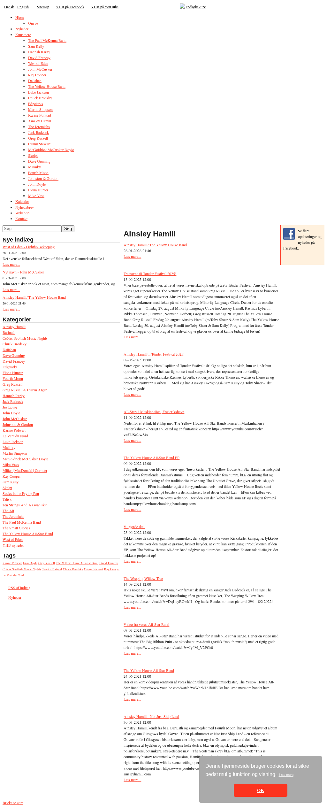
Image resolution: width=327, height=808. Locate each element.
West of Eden (13, 539)
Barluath (9, 332)
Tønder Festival (52, 569)
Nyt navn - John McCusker (23, 271)
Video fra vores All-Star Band (146, 624)
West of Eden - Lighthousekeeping (29, 246)
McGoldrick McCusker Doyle (25, 458)
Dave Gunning (14, 355)
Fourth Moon (13, 378)
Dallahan (9, 349)
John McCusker (15, 418)
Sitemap (43, 6)
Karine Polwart (14, 430)
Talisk (7, 499)
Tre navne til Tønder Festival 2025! (150, 273)
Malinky (9, 447)
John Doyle (11, 412)
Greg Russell (12, 384)
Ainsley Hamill (14, 326)
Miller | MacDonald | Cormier (25, 470)
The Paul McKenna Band (22, 522)
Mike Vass (11, 464)
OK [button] (260, 790)
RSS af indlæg (19, 587)
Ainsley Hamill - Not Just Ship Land (151, 716)
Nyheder (14, 597)
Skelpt (7, 487)
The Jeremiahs (13, 516)
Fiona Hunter (13, 372)
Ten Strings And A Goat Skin (25, 504)
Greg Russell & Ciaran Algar (25, 389)
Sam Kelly (11, 481)
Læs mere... (11, 264)
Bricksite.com (13, 802)
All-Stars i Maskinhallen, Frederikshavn (154, 411)
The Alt (8, 510)
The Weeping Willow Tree (143, 578)
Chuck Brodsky (15, 343)
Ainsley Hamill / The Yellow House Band (34, 297)
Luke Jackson (13, 441)
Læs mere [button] (286, 774)
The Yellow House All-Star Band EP (151, 457)
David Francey (14, 361)
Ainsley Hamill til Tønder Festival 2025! (154, 354)
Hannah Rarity (14, 395)
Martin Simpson (15, 453)
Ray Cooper (12, 476)
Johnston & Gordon (18, 424)
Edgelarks (10, 366)
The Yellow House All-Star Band (28, 533)
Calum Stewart (93, 569)
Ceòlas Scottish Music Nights (25, 338)
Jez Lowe (10, 407)
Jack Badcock (13, 401)
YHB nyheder (13, 545)
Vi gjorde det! (134, 526)
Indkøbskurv (196, 6)
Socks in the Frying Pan (21, 493)
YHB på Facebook (70, 6)
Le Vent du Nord (15, 435)
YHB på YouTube (104, 6)
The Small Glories (16, 527)
